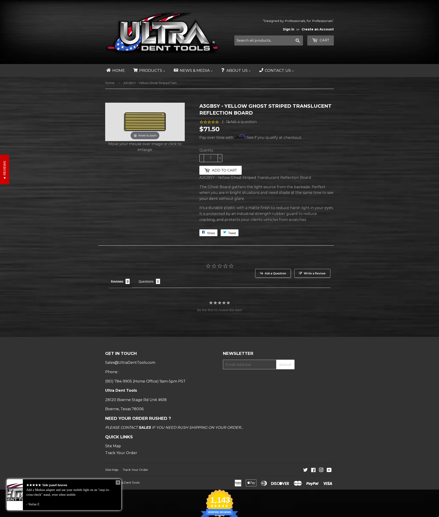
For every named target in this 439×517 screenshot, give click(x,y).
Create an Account (318, 29)
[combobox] (268, 40)
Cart (324, 40)
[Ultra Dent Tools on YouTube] (329, 470)
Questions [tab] (146, 281)
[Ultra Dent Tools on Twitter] (305, 470)
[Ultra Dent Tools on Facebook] (313, 470)
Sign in (288, 29)
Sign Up (285, 365)
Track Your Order (121, 453)
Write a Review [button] (315, 273)
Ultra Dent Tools (127, 482)
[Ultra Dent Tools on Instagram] (321, 470)
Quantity (206, 150)
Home (110, 83)
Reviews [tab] (117, 281)
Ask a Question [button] (275, 273)
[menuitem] (115, 70)
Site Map (113, 446)
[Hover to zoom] (145, 121)
